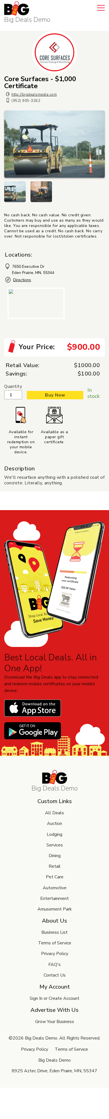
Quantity (13, 386)
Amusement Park (54, 909)
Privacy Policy (54, 954)
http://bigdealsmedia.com (34, 94)
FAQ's (54, 964)
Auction (54, 823)
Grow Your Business (54, 1022)
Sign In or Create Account (54, 998)
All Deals (54, 813)
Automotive (55, 888)
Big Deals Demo (27, 19)
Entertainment (54, 898)
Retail (55, 866)
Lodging (54, 834)
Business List (54, 932)
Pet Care (54, 877)
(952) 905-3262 (25, 100)
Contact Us (55, 975)
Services (54, 845)
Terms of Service (54, 943)
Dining (55, 856)
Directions (22, 280)
